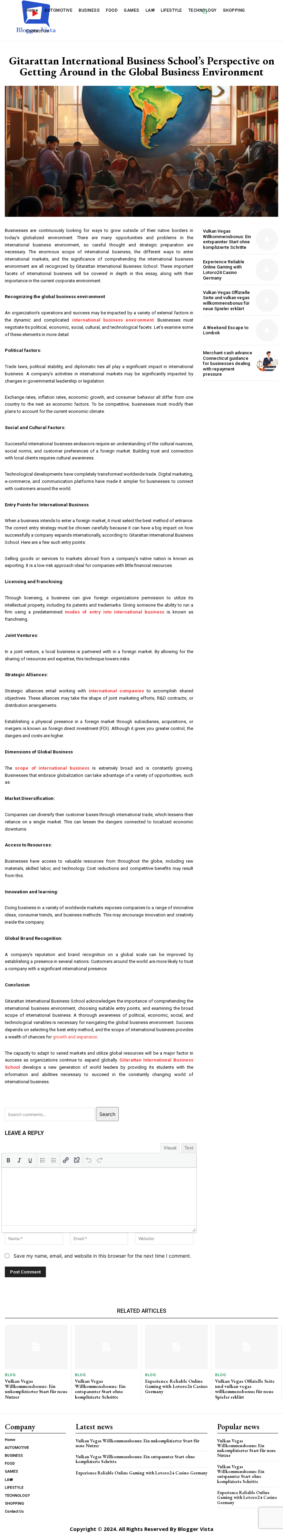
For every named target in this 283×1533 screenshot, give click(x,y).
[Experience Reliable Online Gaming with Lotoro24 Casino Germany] (267, 269)
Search (107, 1114)
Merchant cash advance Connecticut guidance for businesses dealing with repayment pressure (227, 363)
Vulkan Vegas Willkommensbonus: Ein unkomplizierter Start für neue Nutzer (36, 1389)
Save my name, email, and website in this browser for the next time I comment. (102, 1256)
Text (189, 1147)
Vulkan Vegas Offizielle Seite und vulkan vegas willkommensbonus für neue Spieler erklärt (226, 300)
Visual (170, 1147)
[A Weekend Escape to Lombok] (267, 330)
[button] (204, 11)
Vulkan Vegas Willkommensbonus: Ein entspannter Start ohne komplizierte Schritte (227, 239)
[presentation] (8, 1160)
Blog (10, 1375)
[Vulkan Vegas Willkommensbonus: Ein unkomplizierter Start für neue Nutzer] (36, 1347)
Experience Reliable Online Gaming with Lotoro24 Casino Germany (223, 270)
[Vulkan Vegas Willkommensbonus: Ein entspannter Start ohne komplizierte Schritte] (267, 239)
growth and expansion (75, 1036)
